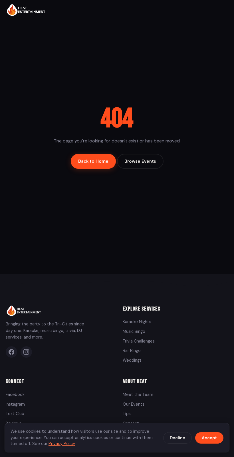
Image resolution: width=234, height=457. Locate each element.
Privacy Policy (62, 443)
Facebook (15, 394)
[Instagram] (26, 352)
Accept (209, 437)
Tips (127, 413)
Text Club (15, 413)
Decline (177, 437)
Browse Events (140, 161)
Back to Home (93, 161)
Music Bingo (134, 331)
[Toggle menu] (222, 10)
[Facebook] (11, 352)
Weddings (132, 360)
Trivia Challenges (139, 341)
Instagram (15, 404)
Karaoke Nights (137, 321)
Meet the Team (138, 394)
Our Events (133, 404)
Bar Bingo (132, 350)
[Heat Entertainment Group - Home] (27, 9)
